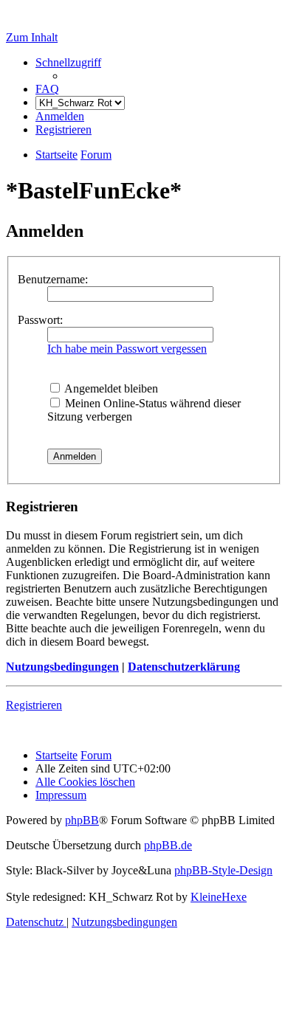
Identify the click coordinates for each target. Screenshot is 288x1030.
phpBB (82, 820)
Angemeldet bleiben (110, 388)
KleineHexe (219, 897)
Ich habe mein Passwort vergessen (127, 348)
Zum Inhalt (32, 37)
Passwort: (40, 320)
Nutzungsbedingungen (62, 666)
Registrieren (34, 705)
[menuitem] (47, 89)
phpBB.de (168, 845)
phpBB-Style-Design (223, 870)
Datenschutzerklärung (184, 666)
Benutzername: (53, 279)
